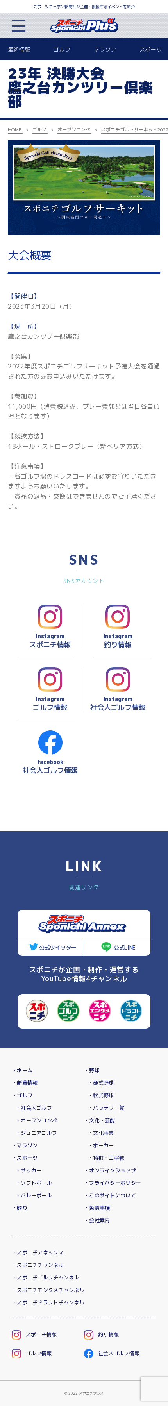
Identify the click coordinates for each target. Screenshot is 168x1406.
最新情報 (19, 49)
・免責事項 (97, 1207)
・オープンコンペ (36, 1120)
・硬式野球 (101, 1082)
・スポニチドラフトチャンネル (48, 1302)
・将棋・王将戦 (106, 1157)
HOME (14, 129)
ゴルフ (62, 49)
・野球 (92, 1070)
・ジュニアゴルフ (36, 1132)
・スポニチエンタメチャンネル (48, 1289)
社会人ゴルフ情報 (118, 1353)
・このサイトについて (110, 1195)
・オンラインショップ (110, 1170)
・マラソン (25, 1145)
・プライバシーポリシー (112, 1182)
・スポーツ (25, 1157)
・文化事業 (101, 1132)
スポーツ (150, 49)
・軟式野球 (101, 1095)
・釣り (19, 1207)
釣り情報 (108, 1334)
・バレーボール (34, 1195)
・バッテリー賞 (106, 1107)
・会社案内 (97, 1220)
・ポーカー (101, 1145)
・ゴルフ (22, 1095)
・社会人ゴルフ (34, 1107)
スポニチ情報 (41, 1334)
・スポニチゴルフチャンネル (45, 1277)
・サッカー (28, 1170)
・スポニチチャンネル (38, 1264)
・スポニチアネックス (38, 1252)
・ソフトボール (34, 1182)
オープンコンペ (73, 129)
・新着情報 (25, 1082)
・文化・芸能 (99, 1120)
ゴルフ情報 (39, 1353)
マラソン (105, 49)
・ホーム (22, 1070)
